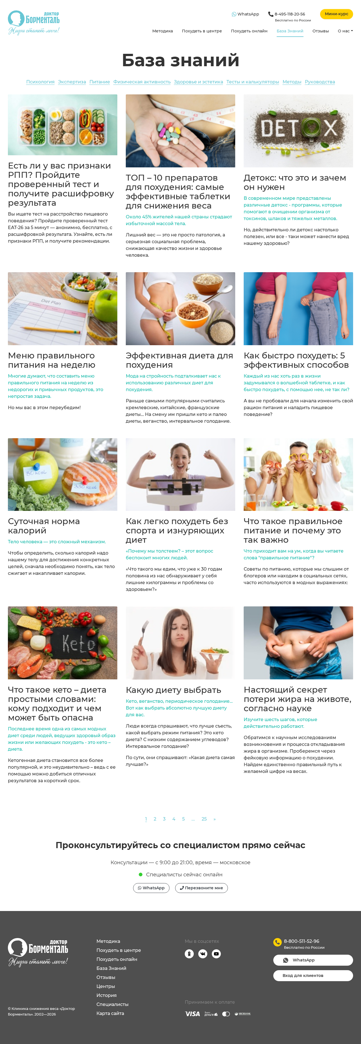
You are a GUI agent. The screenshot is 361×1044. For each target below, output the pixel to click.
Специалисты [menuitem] (112, 1004)
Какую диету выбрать (173, 690)
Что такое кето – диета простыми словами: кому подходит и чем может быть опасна (57, 703)
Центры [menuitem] (105, 986)
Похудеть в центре (202, 31)
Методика (162, 31)
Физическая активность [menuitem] (142, 82)
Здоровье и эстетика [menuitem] (198, 82)
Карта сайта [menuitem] (110, 1013)
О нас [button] (344, 31)
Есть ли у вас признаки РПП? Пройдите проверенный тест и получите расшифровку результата (61, 184)
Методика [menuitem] (108, 941)
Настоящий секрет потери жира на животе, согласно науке (297, 698)
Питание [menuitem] (99, 82)
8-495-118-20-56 (292, 17)
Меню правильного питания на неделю (51, 360)
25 (204, 819)
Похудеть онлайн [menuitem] (116, 959)
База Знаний (290, 31)
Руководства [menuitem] (320, 82)
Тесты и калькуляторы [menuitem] (252, 82)
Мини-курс (336, 13)
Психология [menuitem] (40, 82)
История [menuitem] (106, 995)
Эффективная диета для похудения (179, 360)
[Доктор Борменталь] (34, 23)
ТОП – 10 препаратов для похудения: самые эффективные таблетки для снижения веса (178, 191)
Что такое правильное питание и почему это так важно (293, 530)
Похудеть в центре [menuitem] (118, 950)
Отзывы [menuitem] (105, 977)
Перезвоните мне (203, 887)
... (193, 819)
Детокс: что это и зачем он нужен (295, 182)
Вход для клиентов (303, 975)
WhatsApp (247, 14)
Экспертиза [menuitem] (72, 82)
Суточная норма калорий (44, 526)
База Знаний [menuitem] (111, 968)
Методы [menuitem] (292, 82)
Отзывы (320, 31)
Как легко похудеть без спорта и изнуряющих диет (177, 530)
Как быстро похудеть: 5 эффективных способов (296, 360)
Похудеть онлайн (249, 31)
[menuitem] (162, 31)
